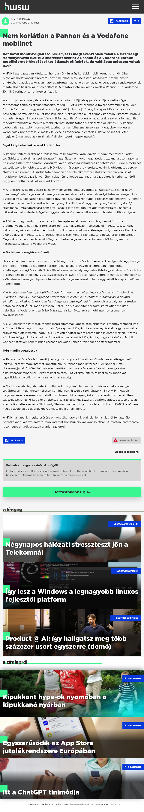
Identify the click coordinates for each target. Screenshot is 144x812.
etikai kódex (62, 804)
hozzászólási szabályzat (82, 804)
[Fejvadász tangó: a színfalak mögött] (72, 470)
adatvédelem (102, 804)
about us (115, 804)
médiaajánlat (47, 804)
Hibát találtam (128, 440)
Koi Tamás (24, 19)
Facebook (121, 21)
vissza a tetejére (127, 452)
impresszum (32, 804)
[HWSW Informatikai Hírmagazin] (17, 6)
